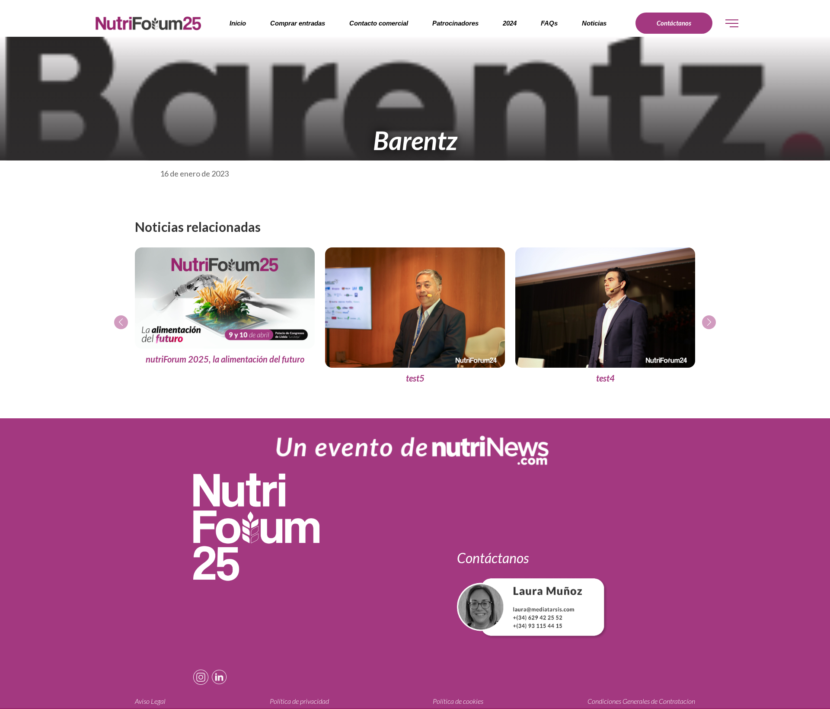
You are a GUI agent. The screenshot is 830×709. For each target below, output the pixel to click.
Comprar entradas (297, 23)
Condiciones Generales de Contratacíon (641, 701)
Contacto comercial (378, 23)
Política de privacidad (299, 701)
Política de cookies (458, 701)
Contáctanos (674, 23)
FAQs (549, 23)
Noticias (594, 23)
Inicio (238, 23)
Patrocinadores (455, 23)
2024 (510, 23)
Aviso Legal (150, 701)
